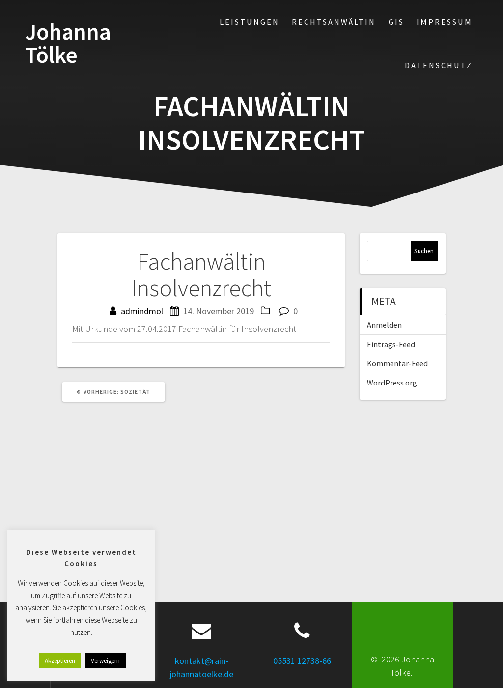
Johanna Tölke (68, 44)
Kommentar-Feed (397, 363)
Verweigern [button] (105, 661)
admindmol (142, 311)
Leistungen (249, 22)
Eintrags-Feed (391, 344)
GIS (396, 22)
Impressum (445, 22)
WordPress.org (392, 382)
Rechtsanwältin (334, 22)
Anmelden (384, 325)
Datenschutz (439, 65)
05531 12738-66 (302, 660)
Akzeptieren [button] (60, 661)
